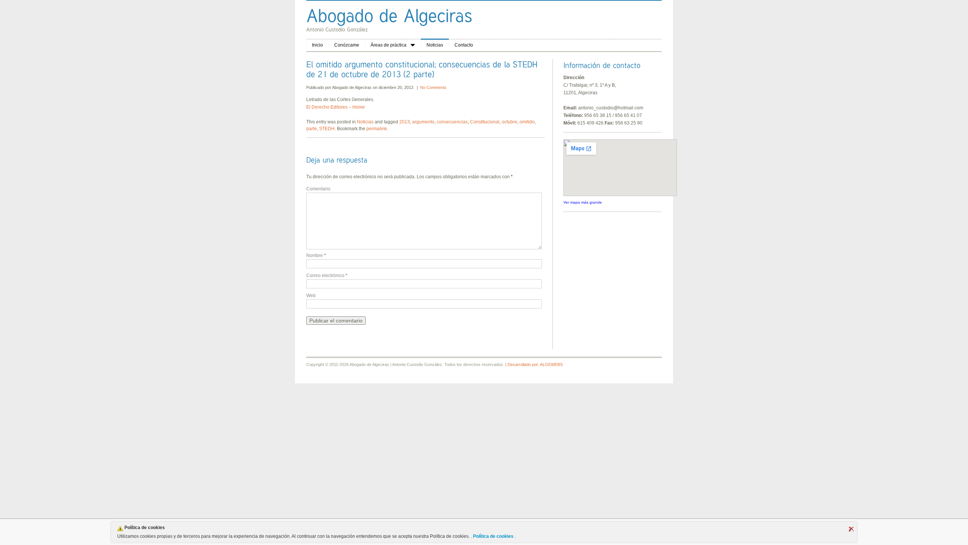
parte (311, 128)
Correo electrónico (326, 275)
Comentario (318, 189)
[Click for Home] (389, 15)
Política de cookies (493, 536)
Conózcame (346, 45)
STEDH (327, 128)
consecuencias (452, 122)
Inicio (317, 45)
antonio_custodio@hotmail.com (610, 108)
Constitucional (485, 122)
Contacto (464, 45)
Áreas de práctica (388, 45)
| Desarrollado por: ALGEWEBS (534, 364)
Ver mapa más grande (582, 202)
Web (311, 295)
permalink (376, 128)
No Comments (433, 87)
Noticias (435, 45)
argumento (423, 122)
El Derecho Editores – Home (335, 107)
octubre (509, 122)
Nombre (316, 255)
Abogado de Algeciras (352, 87)
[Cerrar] (851, 529)
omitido (527, 122)
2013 (404, 122)
